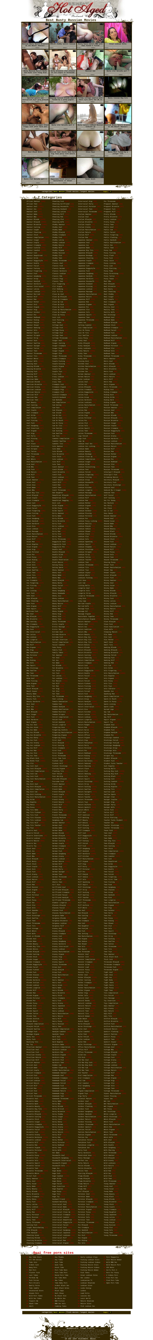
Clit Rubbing (57, 289)
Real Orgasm (109, 304)
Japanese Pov (83, 307)
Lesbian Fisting (85, 477)
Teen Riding (109, 921)
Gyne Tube (59, 1265)
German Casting (58, 841)
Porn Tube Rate (61, 1270)
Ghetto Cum (56, 879)
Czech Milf (56, 482)
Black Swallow (32, 918)
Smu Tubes (59, 1280)
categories (47, 192)
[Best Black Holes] (35, 150)
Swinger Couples (110, 799)
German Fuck (57, 851)
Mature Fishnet (84, 683)
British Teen (32, 1093)
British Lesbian (33, 1080)
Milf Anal (82, 812)
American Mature (33, 392)
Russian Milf (109, 449)
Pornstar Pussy (84, 1212)
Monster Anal (83, 954)
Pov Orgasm (82, 1238)
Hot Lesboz (85, 1278)
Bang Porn (33, 1267)
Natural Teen (83, 1011)
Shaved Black (109, 531)
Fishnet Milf (57, 763)
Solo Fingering (110, 671)
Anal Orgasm (31, 431)
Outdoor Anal (83, 1101)
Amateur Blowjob (33, 222)
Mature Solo (83, 776)
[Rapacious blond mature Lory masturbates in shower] (62, 177)
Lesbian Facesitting (86, 467)
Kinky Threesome (85, 356)
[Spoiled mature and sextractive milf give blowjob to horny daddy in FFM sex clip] (35, 96)
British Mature (33, 1083)
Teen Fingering (110, 877)
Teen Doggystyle (110, 866)
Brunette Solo (32, 1160)
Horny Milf (56, 1135)
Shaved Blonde (109, 534)
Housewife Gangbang (60, 1158)
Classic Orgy (57, 279)
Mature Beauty (84, 634)
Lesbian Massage (85, 493)
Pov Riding (82, 1240)
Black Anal (31, 848)
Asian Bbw (31, 490)
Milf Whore (82, 908)
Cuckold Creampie (59, 395)
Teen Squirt (109, 931)
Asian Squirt (32, 567)
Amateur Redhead (33, 317)
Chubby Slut (57, 255)
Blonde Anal (31, 939)
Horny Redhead (58, 1145)
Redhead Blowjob (110, 322)
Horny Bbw (56, 1104)
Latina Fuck (83, 395)
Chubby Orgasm (58, 250)
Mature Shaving (84, 766)
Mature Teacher (84, 797)
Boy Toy (30, 1044)
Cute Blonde (57, 451)
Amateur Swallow (33, 343)
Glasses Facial (58, 908)
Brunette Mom (32, 1145)
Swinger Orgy (109, 802)
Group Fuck (56, 972)
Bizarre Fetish (33, 833)
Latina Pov (82, 420)
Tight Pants (109, 985)
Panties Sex (83, 1137)
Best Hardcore (32, 720)
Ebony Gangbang (58, 591)
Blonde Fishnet (33, 970)
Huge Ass (55, 1168)
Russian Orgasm (110, 457)
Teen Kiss (108, 897)
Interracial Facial (60, 1225)
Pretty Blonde (109, 214)
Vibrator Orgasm (110, 1044)
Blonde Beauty (32, 944)
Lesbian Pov (83, 518)
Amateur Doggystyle (35, 261)
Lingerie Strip (84, 593)
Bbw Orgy (30, 650)
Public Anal (109, 227)
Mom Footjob (83, 928)
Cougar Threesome (59, 356)
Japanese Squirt (85, 315)
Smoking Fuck (109, 658)
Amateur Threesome (34, 353)
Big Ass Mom (31, 750)
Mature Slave (83, 768)
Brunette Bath (32, 1104)
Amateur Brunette (34, 224)
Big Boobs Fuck (33, 761)
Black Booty (31, 861)
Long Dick (82, 598)
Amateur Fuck (32, 273)
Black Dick (31, 869)
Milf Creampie (84, 830)
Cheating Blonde (33, 1238)
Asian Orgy (31, 549)
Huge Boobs (56, 1171)
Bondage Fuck (32, 1031)
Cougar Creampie (59, 346)
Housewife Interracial (61, 1160)
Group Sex (56, 977)
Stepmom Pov (109, 735)
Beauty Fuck (31, 699)
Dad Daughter (57, 493)
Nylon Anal (82, 1029)
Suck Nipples (109, 766)
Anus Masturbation (34, 462)
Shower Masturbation (112, 567)
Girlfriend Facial (60, 895)
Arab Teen (31, 477)
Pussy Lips (108, 266)
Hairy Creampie (58, 998)
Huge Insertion (58, 1186)
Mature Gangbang (85, 696)
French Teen (57, 812)
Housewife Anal (58, 1155)
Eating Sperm (57, 567)
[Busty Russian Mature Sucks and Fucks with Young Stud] (35, 69)
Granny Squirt (58, 962)
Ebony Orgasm (57, 611)
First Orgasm (57, 753)
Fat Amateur (57, 655)
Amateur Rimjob (33, 322)
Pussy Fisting (109, 253)
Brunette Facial (33, 1129)
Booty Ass (31, 1037)
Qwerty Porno (34, 1285)
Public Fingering (111, 235)
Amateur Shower (33, 325)
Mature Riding (84, 756)
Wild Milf (108, 1168)
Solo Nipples (109, 676)
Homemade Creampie (60, 1078)
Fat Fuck (55, 673)
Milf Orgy (82, 864)
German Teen (57, 874)
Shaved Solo (109, 554)
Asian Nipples (32, 544)
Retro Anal (108, 361)
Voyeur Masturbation (112, 1093)
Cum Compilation (59, 402)
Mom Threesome (84, 952)
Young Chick (109, 1204)
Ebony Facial (57, 585)
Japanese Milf (84, 299)
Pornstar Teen (84, 1220)
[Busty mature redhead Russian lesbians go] (90, 123)
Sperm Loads (109, 707)
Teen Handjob (109, 895)
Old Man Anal (83, 1060)
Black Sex (31, 903)
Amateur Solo (32, 330)
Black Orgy (31, 892)
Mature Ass (82, 627)
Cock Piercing (58, 320)
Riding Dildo (109, 397)
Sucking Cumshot (110, 781)
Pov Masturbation (85, 1233)
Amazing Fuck (32, 371)
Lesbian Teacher (85, 560)
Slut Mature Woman (114, 1260)
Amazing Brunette (34, 369)
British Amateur (33, 1062)
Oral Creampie (84, 1078)
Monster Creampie (85, 962)
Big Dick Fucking (34, 794)
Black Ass (31, 851)
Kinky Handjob (84, 346)
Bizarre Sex (31, 843)
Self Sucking (109, 498)
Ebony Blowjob (58, 580)
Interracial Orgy (85, 201)
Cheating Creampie (34, 1243)
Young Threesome (110, 1235)
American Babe (32, 379)
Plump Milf (82, 1186)
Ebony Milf (56, 606)
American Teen (32, 400)
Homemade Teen (58, 1096)
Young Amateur (109, 1184)
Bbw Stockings (32, 668)
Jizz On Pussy (84, 330)
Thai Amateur (109, 954)
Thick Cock (108, 959)
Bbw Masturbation (34, 642)
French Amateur (58, 784)
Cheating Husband (59, 209)
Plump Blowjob (84, 1178)
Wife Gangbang (109, 1148)
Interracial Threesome (87, 212)
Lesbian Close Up (85, 457)
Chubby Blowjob (58, 232)
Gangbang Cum (57, 820)
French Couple (58, 794)
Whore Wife (108, 1137)
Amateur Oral (32, 304)
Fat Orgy (55, 689)
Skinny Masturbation (112, 606)
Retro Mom (108, 382)
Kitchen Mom (83, 369)
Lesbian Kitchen (85, 487)
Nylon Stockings (85, 1044)
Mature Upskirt (84, 807)
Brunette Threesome (35, 1171)
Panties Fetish (84, 1129)
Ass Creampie (32, 580)
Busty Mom (31, 1212)
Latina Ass (82, 384)
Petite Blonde (84, 1166)
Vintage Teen (109, 1088)
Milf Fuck (82, 846)
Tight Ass (108, 977)
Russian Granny (110, 436)
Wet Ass (107, 1101)
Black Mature (32, 879)
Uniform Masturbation (113, 1026)
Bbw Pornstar (32, 655)
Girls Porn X (111, 1270)
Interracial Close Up (61, 1212)
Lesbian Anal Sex (85, 444)
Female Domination (60, 701)
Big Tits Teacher (34, 825)
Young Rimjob (109, 1222)
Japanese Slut (84, 310)
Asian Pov (31, 554)
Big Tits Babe (32, 810)
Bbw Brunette (32, 619)
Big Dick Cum (32, 792)
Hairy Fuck (56, 1001)
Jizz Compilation (85, 328)
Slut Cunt (108, 637)
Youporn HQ (33, 1301)
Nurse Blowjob (84, 1024)
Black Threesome (33, 923)
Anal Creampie (32, 413)
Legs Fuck (82, 438)
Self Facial (109, 495)
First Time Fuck (59, 758)
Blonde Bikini (32, 949)
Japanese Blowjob (85, 253)
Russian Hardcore (111, 438)
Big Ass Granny (33, 743)
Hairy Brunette (58, 993)
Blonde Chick (32, 957)
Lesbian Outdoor (85, 511)
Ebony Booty (57, 583)
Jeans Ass (82, 322)
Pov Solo (81, 1243)
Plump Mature (83, 1184)
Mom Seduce (82, 941)
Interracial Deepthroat (62, 1220)
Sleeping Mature (110, 632)
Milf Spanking (84, 882)
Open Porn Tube (112, 1283)
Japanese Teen (84, 317)
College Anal (57, 325)
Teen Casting (109, 846)
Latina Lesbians (85, 402)
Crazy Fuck (56, 374)
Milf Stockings (84, 887)
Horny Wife (56, 1150)
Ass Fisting (31, 585)
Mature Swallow (84, 789)
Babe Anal (31, 596)
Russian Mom (109, 451)
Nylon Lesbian (84, 1039)
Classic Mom (57, 276)
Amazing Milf (32, 374)
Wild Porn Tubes (35, 1296)
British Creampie (34, 1073)
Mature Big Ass (84, 637)
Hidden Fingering (59, 1068)
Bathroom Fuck (32, 611)
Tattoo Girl (109, 812)
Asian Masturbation (35, 534)
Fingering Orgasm (59, 735)
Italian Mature (84, 232)
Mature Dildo (83, 668)
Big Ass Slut (32, 753)
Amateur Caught (33, 230)
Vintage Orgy (109, 1080)
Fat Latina (56, 676)
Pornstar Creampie (85, 1202)
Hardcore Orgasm (59, 1055)
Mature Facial (84, 676)
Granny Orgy (57, 957)
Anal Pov (30, 441)
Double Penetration (60, 560)
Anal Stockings (33, 446)
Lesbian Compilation (86, 459)
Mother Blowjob (84, 977)
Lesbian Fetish (84, 472)
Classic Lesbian (59, 273)
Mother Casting (84, 980)
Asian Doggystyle (34, 505)
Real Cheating (109, 291)
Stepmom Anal (109, 725)
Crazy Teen (56, 382)
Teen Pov (107, 915)
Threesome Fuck (110, 967)
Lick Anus (82, 580)
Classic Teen (57, 281)
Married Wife (83, 606)
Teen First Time (110, 879)
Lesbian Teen (83, 562)
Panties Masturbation (87, 1132)
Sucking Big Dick (111, 774)
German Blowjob (58, 836)
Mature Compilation (86, 660)
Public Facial (109, 232)
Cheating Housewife (60, 206)
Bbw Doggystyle (33, 627)
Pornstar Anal (84, 1194)
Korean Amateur (84, 374)
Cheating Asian (33, 1235)
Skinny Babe (109, 588)
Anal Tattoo (31, 451)
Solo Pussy (108, 681)
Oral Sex (81, 1088)
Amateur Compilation (35, 237)
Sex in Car (108, 511)
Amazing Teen (32, 377)
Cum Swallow (57, 433)
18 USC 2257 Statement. (77, 1339)
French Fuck (57, 797)
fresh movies (72, 192)
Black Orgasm (32, 890)
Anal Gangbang (32, 426)
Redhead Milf (109, 340)
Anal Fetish (31, 418)
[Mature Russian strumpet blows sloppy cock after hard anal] (35, 123)
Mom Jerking (83, 934)
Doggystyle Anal (59, 542)
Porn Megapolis (112, 1257)
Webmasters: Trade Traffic (81, 1328)
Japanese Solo (84, 312)
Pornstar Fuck (84, 1204)
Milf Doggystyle (85, 836)
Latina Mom (82, 410)
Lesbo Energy (86, 1288)
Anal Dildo (31, 415)
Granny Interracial (60, 946)
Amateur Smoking (33, 328)
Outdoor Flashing (85, 1106)
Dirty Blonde (57, 518)
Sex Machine (109, 503)
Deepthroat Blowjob (60, 495)
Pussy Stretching (111, 273)
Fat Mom (55, 686)
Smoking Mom (109, 663)
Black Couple (32, 866)
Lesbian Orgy (83, 508)
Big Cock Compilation (35, 771)
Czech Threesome (59, 490)
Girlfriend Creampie (60, 892)
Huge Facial (57, 1184)
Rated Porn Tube (61, 1275)
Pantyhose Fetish (85, 1140)
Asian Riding (32, 560)
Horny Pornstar (58, 1142)
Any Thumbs (59, 1257)
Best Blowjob (32, 712)
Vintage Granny (110, 1060)
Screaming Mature (111, 477)
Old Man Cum (83, 1068)
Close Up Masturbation (61, 310)
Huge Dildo (56, 1178)
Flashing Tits (58, 771)
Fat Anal (55, 658)
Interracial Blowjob (60, 1209)
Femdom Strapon (58, 714)
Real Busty (108, 289)
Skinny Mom (108, 614)
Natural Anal (83, 998)
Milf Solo (82, 879)
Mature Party (83, 745)
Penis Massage (84, 1158)
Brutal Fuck (31, 1176)
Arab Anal (31, 464)
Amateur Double (33, 263)
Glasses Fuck (57, 910)
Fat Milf (55, 683)
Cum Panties (57, 428)
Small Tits (108, 645)
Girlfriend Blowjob (60, 890)
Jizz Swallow (83, 335)
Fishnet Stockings (60, 766)
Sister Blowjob (110, 575)
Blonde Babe (31, 941)
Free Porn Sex (112, 1278)
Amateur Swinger (33, 346)
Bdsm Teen (31, 686)
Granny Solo (57, 959)
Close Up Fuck (58, 307)
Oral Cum (81, 1080)
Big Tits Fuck (32, 815)
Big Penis (31, 805)
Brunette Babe (32, 1101)
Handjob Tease (58, 1034)
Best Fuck (31, 717)
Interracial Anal (59, 1204)
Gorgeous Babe (58, 915)
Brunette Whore (33, 1173)
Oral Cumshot (83, 1083)
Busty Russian (32, 1217)
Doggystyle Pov (58, 547)
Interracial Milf (59, 1238)
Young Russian (109, 1225)
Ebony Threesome (59, 622)
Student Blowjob (110, 758)
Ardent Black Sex (62, 1285)
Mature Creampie (85, 663)
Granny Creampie (59, 934)
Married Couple (84, 603)
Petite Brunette (85, 1168)
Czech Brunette (58, 472)
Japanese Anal (84, 242)
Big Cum (30, 781)
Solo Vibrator (109, 689)
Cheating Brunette (34, 1240)
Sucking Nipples (110, 787)
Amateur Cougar (33, 240)
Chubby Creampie (59, 235)
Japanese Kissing (85, 286)
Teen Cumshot (109, 856)
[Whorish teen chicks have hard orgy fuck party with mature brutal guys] (62, 150)
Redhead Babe (109, 320)
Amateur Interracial (35, 286)
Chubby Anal (57, 227)
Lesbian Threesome (85, 565)
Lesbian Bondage (85, 454)
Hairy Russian (58, 1024)
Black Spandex (32, 910)
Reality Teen (109, 310)
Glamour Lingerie (59, 903)
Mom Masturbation (85, 936)
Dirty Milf (56, 529)
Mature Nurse (83, 730)
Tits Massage (109, 998)
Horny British (58, 1109)
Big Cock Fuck (32, 776)
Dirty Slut (56, 534)
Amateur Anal (32, 206)
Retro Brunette (110, 369)
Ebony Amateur (58, 570)
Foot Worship (57, 776)
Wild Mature (109, 1166)
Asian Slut (31, 562)
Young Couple (109, 1207)
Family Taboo (57, 652)
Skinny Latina (109, 601)
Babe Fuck (31, 603)
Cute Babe (56, 449)
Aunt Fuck (31, 593)
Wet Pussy (108, 1109)
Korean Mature (84, 377)
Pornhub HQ (33, 1278)
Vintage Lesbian (110, 1065)
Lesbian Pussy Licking (87, 521)
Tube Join (33, 1262)
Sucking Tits (109, 789)
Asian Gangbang (33, 518)
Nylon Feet (82, 1034)
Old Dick (81, 1057)
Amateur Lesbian (33, 291)
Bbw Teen (30, 673)
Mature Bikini (84, 645)
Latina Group (83, 397)
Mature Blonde (84, 647)
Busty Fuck (31, 1202)
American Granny (33, 387)
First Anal (56, 740)
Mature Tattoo (84, 794)
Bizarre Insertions (35, 836)
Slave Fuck (108, 624)
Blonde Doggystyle (34, 964)
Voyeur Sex (108, 1099)
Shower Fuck (109, 565)
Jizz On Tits (83, 333)
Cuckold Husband (59, 397)
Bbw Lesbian (31, 637)
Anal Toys (31, 457)
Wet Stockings (109, 1111)
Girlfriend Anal (59, 887)
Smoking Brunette (111, 652)
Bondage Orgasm (33, 1034)
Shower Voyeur (109, 573)
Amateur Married (33, 294)
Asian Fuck (31, 516)
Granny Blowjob (58, 931)
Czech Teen (56, 487)
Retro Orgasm (109, 384)
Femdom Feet (57, 704)
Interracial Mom (59, 1240)
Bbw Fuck (30, 629)
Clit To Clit (57, 291)
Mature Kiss (83, 709)
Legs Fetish (83, 436)
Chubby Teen (57, 258)
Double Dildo (57, 554)
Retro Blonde (109, 364)
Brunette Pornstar (34, 1150)
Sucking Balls (109, 768)
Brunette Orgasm (33, 1148)
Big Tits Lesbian (34, 820)
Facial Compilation (60, 642)
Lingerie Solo (84, 591)
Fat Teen (55, 694)
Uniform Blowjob (110, 1019)
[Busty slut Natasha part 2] (62, 123)
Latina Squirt (84, 428)
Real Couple (109, 299)
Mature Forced (84, 691)
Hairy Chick (57, 995)
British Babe (32, 1068)
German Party (57, 869)
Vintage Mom (109, 1075)
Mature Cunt (83, 665)
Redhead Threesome (111, 356)
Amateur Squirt (33, 333)
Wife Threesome (110, 1153)
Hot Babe (55, 1153)
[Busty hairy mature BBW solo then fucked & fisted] (90, 42)
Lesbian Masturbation (87, 495)
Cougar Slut (57, 353)
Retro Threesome (110, 387)
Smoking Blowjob (110, 650)
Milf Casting (83, 828)
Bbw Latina (31, 634)
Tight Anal (108, 972)
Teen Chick (108, 848)
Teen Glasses (109, 890)
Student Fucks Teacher (113, 763)
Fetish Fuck (57, 720)
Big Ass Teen (32, 756)
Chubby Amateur (58, 224)
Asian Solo (31, 565)
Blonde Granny (32, 977)
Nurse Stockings (85, 1026)
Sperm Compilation (111, 696)
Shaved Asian (109, 521)
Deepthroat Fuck (59, 498)
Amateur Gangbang (34, 276)
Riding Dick (109, 395)
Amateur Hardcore (34, 284)
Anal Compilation (34, 408)
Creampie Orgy (58, 389)
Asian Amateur (32, 480)
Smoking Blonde (110, 647)
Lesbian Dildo (84, 464)
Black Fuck (31, 872)
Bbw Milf (30, 645)
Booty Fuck (31, 1039)
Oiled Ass (82, 1055)
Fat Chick (56, 671)
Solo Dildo (108, 668)
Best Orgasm (31, 722)
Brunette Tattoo (33, 1166)
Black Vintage (32, 928)
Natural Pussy (84, 1008)
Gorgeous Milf (58, 926)
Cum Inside (56, 413)
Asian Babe (31, 487)
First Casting (58, 745)
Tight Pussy (109, 988)
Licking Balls (84, 585)
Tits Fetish (109, 995)
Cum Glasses (57, 410)
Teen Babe (108, 838)
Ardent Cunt (34, 1265)
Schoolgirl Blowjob (112, 472)
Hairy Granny (57, 1003)
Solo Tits (108, 683)
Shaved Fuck (109, 542)
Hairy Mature (57, 1016)
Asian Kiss (31, 526)
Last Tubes (33, 1275)
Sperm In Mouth (110, 699)
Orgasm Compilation (86, 1091)
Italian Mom (83, 237)
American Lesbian (34, 389)
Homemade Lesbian (59, 1088)
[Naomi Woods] (90, 177)
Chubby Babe (57, 230)
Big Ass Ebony (32, 738)
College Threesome (60, 338)
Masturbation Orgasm (86, 619)
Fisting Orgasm (58, 768)
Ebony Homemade (58, 593)
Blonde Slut (31, 1006)
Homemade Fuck (58, 1086)
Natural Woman (84, 1016)
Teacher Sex (109, 823)
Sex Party (108, 505)
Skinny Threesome (111, 619)
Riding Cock (109, 389)
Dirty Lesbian (58, 526)
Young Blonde (109, 1199)
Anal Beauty (31, 402)
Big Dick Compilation (35, 789)
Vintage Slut (109, 1083)
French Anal (57, 787)
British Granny (33, 1078)
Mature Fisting (84, 686)
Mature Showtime (87, 1301)
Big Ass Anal (32, 725)
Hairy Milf (56, 1019)
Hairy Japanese (58, 1006)
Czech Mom (56, 485)
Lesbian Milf (83, 498)
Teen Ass (107, 836)
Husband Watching (59, 1202)
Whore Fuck (108, 1122)
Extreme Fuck (57, 637)
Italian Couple (84, 224)
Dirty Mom (56, 531)
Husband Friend (58, 1199)
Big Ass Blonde (33, 732)
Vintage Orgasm (110, 1078)
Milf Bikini (83, 823)
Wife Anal (108, 1140)
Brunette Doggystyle (35, 1127)
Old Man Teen (83, 1070)
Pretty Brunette (110, 217)
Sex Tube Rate (60, 1278)
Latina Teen (83, 431)
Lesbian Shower (84, 531)
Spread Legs (109, 709)
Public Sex (108, 245)
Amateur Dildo (32, 258)
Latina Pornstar (85, 418)
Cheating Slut (58, 219)
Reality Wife (109, 312)
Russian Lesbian (110, 441)
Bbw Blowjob (31, 616)
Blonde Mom (31, 993)
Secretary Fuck (110, 482)
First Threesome (59, 756)
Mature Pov (82, 750)
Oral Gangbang (84, 1086)
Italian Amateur (85, 214)
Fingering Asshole (60, 730)
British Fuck (32, 1075)
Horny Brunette (58, 1111)
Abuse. (93, 1339)
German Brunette (59, 838)
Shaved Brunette (110, 536)
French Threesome (59, 815)
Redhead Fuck (109, 333)
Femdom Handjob (58, 707)
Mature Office (84, 735)
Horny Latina (57, 1129)
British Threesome (34, 1096)
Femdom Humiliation (60, 709)
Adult (31, 1306)
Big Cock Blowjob (34, 768)
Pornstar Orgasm (85, 1209)
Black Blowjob (32, 859)
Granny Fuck (57, 939)
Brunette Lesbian (34, 1140)
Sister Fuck (109, 578)
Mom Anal (81, 910)
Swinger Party (109, 805)
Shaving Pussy (109, 562)
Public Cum (108, 230)
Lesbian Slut (83, 536)
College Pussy (58, 330)
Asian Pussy (31, 557)
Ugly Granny (109, 1008)
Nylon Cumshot (84, 1031)
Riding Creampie (110, 392)
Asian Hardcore (33, 524)
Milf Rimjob (83, 874)
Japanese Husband (85, 284)
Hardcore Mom (57, 1052)
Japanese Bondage (85, 255)
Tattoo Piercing (110, 817)
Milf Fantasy (83, 841)
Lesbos (83, 1291)
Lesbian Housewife (85, 482)
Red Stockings (109, 315)
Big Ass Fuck (32, 740)
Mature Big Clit (85, 640)
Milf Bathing (83, 817)
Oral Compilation (85, 1075)
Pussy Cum (108, 250)
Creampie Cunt (58, 384)
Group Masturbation (60, 975)
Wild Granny (109, 1160)
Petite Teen (83, 1171)
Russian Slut (109, 464)
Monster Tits (83, 972)
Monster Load (83, 967)
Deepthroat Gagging (60, 500)
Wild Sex (107, 1173)
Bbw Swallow (31, 671)
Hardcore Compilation (61, 1047)
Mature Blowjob (84, 650)
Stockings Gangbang (112, 745)
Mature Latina (84, 714)
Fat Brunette (57, 668)
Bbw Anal (30, 614)
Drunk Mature (57, 562)
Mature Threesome (85, 799)
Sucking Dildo (109, 784)
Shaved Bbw (108, 526)
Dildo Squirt (57, 511)
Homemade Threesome (60, 1099)
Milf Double (83, 838)
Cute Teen (56, 464)
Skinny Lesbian (110, 603)
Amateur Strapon (33, 335)
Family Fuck (57, 650)
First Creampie (58, 748)
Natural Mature (84, 1006)
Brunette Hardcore (34, 1137)
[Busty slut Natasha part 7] (118, 69)
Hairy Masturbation (60, 1013)
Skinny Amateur (110, 580)
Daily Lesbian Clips (89, 1257)
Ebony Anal (56, 573)
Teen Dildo (108, 864)
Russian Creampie (111, 428)
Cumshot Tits (57, 444)
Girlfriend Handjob (60, 897)
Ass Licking (31, 591)
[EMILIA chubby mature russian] (62, 42)
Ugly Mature (109, 1011)
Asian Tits (31, 575)
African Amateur (33, 201)
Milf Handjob (83, 851)
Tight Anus (108, 975)
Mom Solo (81, 946)
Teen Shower (109, 923)
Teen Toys (108, 952)
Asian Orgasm (32, 547)
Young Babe (108, 1191)
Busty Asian (31, 1184)
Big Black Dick (33, 758)
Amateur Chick (32, 235)
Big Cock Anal (32, 766)
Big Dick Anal (32, 784)
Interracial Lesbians (61, 1235)
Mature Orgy (83, 740)
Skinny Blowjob (110, 593)
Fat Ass (55, 660)
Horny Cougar (57, 1117)
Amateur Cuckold (33, 248)
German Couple (58, 843)
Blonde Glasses (33, 975)
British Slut (32, 1091)
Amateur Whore (32, 359)
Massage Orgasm (84, 614)
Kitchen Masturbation (87, 366)
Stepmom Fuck (109, 730)
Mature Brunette (85, 652)
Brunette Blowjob (34, 1114)
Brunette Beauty (33, 1106)
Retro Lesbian (109, 374)
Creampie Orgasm (59, 387)
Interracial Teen (85, 209)
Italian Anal (83, 217)
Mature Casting (84, 655)
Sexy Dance (108, 513)
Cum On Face (57, 418)
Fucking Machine (59, 817)
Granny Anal (57, 928)
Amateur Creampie (34, 245)
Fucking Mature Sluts (89, 1265)
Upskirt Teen (109, 1039)
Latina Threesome (85, 433)
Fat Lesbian (57, 678)
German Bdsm (57, 830)
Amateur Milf (32, 297)
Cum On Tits (57, 426)
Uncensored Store (36, 1291)
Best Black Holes (62, 1288)
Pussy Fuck (108, 258)
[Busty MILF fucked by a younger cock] (118, 150)
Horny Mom (56, 1137)
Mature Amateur (84, 622)
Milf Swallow (83, 895)
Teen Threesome (110, 946)
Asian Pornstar (33, 552)
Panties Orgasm (84, 1135)
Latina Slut (83, 423)
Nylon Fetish (83, 1037)
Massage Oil (83, 611)
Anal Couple (31, 410)
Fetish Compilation (60, 717)
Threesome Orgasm (111, 970)
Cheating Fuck (58, 201)
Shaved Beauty (109, 529)
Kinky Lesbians (84, 348)
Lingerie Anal (84, 588)
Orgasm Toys (83, 1093)
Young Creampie (110, 1209)
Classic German (58, 268)
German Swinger (58, 872)
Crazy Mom (56, 379)
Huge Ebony (56, 1181)
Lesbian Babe (83, 449)
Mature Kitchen (84, 712)
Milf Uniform (83, 905)
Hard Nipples (57, 1042)
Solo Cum (107, 665)
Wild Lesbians (109, 1163)
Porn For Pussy (112, 1273)
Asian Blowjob (32, 495)
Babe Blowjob (32, 598)
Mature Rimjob (84, 758)
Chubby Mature (58, 245)
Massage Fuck (83, 609)
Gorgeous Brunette (60, 921)
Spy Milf (107, 717)
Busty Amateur (32, 1178)
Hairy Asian (57, 985)
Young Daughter (110, 1212)
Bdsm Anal (31, 678)
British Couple (33, 1070)
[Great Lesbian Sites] (118, 42)
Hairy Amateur (58, 980)
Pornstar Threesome (86, 1222)
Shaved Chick (109, 539)
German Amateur (58, 823)
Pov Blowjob (83, 1225)
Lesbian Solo (83, 539)
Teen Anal (108, 833)
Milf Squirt (83, 885)
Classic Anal (57, 263)
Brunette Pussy (33, 1155)
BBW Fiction (60, 1301)
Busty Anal (31, 1181)
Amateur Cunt (32, 253)
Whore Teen (108, 1132)
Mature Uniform (84, 805)
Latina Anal (83, 382)
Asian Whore (31, 578)
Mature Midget (84, 725)
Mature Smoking (84, 774)
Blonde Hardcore (33, 980)
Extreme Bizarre (59, 634)
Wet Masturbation (111, 1104)
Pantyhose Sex (84, 1148)
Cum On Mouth (57, 420)
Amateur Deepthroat (35, 255)
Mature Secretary (85, 761)
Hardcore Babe (58, 1044)
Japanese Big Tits (85, 250)
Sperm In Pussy (110, 701)
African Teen (32, 204)
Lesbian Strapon (85, 552)
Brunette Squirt (33, 1163)
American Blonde (33, 382)
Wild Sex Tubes (35, 1298)
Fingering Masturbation (62, 732)
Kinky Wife (82, 359)
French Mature (58, 802)
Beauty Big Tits (33, 696)
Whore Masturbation (112, 1124)
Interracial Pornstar (87, 206)
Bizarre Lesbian (33, 838)
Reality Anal (109, 307)
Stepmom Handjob (110, 732)
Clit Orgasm (57, 286)
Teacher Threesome (111, 828)
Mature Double (84, 673)
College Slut (57, 333)
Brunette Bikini (33, 1111)
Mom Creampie (83, 921)
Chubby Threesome (59, 261)
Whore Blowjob (109, 1119)
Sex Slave (108, 508)
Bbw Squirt (31, 665)
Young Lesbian (109, 1220)
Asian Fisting (32, 513)
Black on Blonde (33, 936)
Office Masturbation (86, 1047)
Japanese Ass (83, 245)
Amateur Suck (32, 340)
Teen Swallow (109, 941)
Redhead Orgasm (110, 343)
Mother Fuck (83, 985)
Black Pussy (31, 900)
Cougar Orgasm (58, 351)
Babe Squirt (31, 609)
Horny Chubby (57, 1114)
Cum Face (55, 408)
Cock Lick (56, 317)
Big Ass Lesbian (33, 745)
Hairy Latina (57, 1008)
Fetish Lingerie (59, 725)
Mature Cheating (85, 658)
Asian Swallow (32, 570)
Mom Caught (82, 918)
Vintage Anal (109, 1047)
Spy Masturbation (111, 714)
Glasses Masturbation (61, 913)
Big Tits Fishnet (34, 812)
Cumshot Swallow (59, 441)
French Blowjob (58, 792)
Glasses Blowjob (59, 905)
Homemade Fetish (59, 1083)
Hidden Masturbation (60, 1070)
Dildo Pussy (57, 508)
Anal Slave (31, 444)
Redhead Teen (109, 353)
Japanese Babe (84, 248)
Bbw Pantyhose (32, 652)
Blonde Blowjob (33, 952)
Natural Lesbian (85, 1003)
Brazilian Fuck (33, 1052)
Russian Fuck (109, 433)
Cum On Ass (56, 415)
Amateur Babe (32, 214)
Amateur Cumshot (33, 250)
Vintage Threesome (111, 1091)
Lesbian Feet (83, 469)
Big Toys (30, 828)
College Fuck (57, 328)
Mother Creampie (85, 983)
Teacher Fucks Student (113, 820)
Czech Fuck (56, 475)
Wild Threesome (110, 1181)
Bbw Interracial (33, 632)
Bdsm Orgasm (31, 683)
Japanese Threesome (86, 320)
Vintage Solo (109, 1086)
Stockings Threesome (112, 753)
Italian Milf (83, 235)
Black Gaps (59, 1291)
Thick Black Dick (111, 957)
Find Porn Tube (112, 1280)
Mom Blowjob (83, 913)
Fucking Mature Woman (89, 1270)
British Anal (32, 1065)
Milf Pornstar (84, 869)
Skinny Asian (109, 585)
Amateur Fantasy (33, 268)
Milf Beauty (83, 820)
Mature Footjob (84, 689)
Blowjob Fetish (33, 1026)
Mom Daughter (83, 926)
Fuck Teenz (85, 1273)
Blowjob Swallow (33, 1029)
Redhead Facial (110, 330)
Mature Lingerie (85, 720)
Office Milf (83, 1050)
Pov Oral (81, 1235)
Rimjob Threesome (111, 405)
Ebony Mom (56, 609)
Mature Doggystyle (85, 671)
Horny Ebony (57, 1122)
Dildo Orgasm (57, 505)
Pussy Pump (108, 271)
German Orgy (57, 866)
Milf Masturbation (85, 859)
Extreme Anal (57, 632)
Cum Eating (56, 405)
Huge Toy (55, 1197)
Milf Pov (81, 872)
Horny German (57, 1124)
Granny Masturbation (60, 952)
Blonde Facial (32, 967)
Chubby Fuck (57, 237)
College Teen (57, 335)
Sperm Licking (109, 704)
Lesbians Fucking (85, 578)
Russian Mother (110, 454)
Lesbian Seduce (84, 529)
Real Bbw (107, 281)
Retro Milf (108, 379)
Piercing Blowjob (85, 1173)
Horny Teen (56, 1148)
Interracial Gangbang (61, 1230)
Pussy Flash (109, 255)
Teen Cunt (108, 859)
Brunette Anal (32, 1099)
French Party (57, 810)
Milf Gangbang (84, 848)
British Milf (32, 1086)
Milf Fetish (83, 843)
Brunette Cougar (33, 1122)
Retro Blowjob (109, 366)
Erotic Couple (58, 624)
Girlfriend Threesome (61, 900)
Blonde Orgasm (32, 995)
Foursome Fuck (58, 781)
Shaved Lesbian (110, 544)
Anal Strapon (32, 449)
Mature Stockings (85, 781)
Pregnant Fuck (109, 209)
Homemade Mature (59, 1091)
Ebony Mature (57, 603)
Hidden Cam (56, 1065)
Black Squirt (32, 913)
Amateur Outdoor (33, 312)
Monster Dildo (84, 964)
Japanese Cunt (84, 266)
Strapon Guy (109, 756)
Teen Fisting (109, 882)
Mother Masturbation (86, 988)
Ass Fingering (32, 583)
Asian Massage (32, 531)
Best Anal (31, 704)
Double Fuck (57, 557)
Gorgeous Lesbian (59, 923)
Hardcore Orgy (58, 1057)
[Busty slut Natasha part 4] (35, 177)
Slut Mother (109, 640)
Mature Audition (85, 629)
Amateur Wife (32, 361)
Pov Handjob (83, 1230)
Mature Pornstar (85, 748)
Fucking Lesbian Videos (90, 1262)
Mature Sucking (84, 787)
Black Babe (31, 854)
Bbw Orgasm (31, 647)
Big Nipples (31, 802)
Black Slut (31, 905)
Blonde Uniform (33, 1019)
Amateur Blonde (33, 219)
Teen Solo (108, 928)
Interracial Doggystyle (62, 1222)
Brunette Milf (32, 1142)
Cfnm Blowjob (32, 1230)
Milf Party (82, 866)
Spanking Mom (109, 694)
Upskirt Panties (110, 1034)
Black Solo (31, 908)
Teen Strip (108, 936)
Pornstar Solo (84, 1217)
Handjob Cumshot (59, 1031)
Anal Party (31, 436)
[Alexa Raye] (90, 150)
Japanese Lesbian (85, 289)
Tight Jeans (109, 983)
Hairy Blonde (57, 990)
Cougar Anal (57, 340)
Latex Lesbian (84, 379)
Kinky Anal (82, 340)
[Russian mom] (90, 69)
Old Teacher (83, 1073)
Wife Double (109, 1145)
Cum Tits (55, 436)
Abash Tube (33, 1303)
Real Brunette (109, 286)
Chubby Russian (58, 253)
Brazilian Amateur (34, 1047)
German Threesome (59, 877)
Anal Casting (32, 405)
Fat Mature (56, 681)
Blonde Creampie (33, 962)
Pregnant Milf (109, 212)
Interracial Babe (59, 1207)
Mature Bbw (82, 632)
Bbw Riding (31, 660)
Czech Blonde (57, 469)
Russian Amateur (110, 408)
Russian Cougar (110, 423)
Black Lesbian (32, 877)
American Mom (32, 397)
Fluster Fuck (34, 1273)
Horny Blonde (57, 1106)
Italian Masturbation (87, 230)
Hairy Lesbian (58, 1011)
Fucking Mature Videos (90, 1267)
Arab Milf (31, 475)
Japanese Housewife (86, 281)
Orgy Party (82, 1096)
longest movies (87, 192)
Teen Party (108, 913)
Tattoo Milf (109, 815)
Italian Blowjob (85, 219)
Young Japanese (110, 1215)
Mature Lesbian (84, 717)
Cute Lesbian (57, 459)
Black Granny (32, 874)
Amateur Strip (32, 338)
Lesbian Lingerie (85, 490)
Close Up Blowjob (59, 297)
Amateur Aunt (32, 212)
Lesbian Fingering (85, 475)
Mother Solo (83, 995)
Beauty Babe (31, 694)
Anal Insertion (33, 428)
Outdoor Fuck (83, 1109)
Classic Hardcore (59, 271)
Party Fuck (82, 1150)
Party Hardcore (84, 1153)
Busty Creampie (33, 1197)
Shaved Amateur (110, 516)
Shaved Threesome (111, 560)
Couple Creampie (59, 359)
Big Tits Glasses (34, 817)
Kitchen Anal (83, 364)
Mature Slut (83, 771)
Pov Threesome (109, 201)
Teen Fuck (108, 885)
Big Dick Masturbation (36, 797)
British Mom (31, 1088)
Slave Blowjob (109, 622)
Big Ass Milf (32, 748)
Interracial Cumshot (60, 1217)
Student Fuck (109, 761)
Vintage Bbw (109, 1050)
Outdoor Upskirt (85, 1127)
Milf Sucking (83, 892)
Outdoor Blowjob (85, 1104)
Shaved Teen (109, 557)
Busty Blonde (32, 1191)
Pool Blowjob (83, 1191)
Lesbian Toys (83, 570)
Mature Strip (83, 784)
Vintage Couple (110, 1055)
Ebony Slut (56, 616)
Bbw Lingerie (32, 640)
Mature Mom (82, 727)
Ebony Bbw (56, 578)
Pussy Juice (109, 261)
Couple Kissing (58, 364)
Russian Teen (109, 467)
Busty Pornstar (33, 1215)
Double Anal (57, 549)
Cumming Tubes (60, 1306)
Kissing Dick (83, 361)
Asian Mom (31, 542)
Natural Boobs (84, 1001)
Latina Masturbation (86, 405)
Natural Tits (83, 1013)
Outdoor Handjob (85, 1114)
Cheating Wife (58, 222)
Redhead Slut (109, 348)
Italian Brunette (85, 222)
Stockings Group (110, 748)
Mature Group (83, 699)
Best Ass (30, 707)
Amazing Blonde (33, 366)
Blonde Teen (31, 1016)
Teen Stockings (110, 934)
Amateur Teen (32, 351)
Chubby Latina (58, 240)
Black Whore (31, 931)
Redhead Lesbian (110, 335)
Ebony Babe (56, 575)
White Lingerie (110, 1114)
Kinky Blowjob (84, 343)
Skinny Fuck (109, 598)
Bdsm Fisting (32, 681)
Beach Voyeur (32, 691)
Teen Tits (108, 949)
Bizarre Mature (33, 841)
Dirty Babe (56, 516)
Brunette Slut (32, 1158)
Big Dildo (31, 799)
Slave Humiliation (111, 627)
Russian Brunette (111, 420)
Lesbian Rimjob (84, 526)
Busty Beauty (32, 1189)
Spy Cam (107, 712)
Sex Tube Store (35, 1257)
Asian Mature (32, 536)
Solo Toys (108, 686)
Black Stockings (33, 915)
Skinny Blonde (109, 591)
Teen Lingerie (109, 900)
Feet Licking (57, 699)
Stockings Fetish (111, 740)
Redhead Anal (109, 317)
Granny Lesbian (58, 949)
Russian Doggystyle (112, 431)
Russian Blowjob (110, 418)
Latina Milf (83, 408)
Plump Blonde (83, 1176)
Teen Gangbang (109, 887)
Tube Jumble (34, 1288)
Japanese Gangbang (85, 273)
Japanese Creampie (85, 263)
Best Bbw (30, 709)
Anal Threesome (33, 454)
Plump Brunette (84, 1181)
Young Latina (109, 1217)
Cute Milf (56, 462)
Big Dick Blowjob (34, 787)
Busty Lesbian (32, 1207)
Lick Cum (81, 583)
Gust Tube (59, 1262)
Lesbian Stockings (85, 549)
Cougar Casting (58, 343)
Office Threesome (85, 1052)
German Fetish (58, 848)
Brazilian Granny (34, 1055)
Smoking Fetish (110, 655)
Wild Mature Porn (113, 1265)
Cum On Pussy (57, 423)
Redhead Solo (109, 351)
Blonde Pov (31, 1001)
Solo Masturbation (111, 673)
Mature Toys (83, 802)
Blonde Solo (31, 1008)
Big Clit (30, 763)
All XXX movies (35, 1260)
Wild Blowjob (109, 1158)
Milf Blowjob (83, 825)
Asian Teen (31, 573)
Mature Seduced (84, 763)
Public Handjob (110, 240)
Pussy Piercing (110, 268)
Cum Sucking (57, 431)
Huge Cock (56, 1173)
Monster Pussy (84, 970)
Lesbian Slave (84, 534)
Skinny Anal (109, 583)
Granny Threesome (59, 964)
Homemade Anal (58, 1075)
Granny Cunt (57, 936)
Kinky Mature (83, 351)
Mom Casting (83, 915)
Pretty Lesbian (110, 219)
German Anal (57, 825)
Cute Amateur (57, 446)
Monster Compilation (86, 959)
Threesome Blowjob (111, 962)
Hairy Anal (56, 983)
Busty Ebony (31, 1199)
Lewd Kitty (85, 1293)
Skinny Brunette (110, 596)
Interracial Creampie (61, 1215)
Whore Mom (108, 1127)
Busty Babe (31, 1186)
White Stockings (110, 1117)
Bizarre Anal (32, 830)
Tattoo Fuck (109, 810)
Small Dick (108, 642)
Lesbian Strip (84, 554)
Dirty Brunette (58, 521)
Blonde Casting (33, 954)
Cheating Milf (58, 214)
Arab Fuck (31, 469)
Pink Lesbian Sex (88, 1306)
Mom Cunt (81, 923)
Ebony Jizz (56, 596)
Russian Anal (109, 410)
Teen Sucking (109, 939)
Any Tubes (59, 1260)
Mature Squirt (84, 779)
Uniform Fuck (109, 1024)
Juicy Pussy (83, 338)
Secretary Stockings (112, 485)
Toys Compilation (111, 1003)
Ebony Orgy (56, 614)
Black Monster (32, 887)
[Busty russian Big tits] (118, 96)
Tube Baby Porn (61, 1283)
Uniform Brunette (111, 1021)
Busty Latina (32, 1204)
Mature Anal (83, 624)
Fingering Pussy (59, 738)
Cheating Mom (57, 217)
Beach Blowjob (32, 689)
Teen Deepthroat (110, 861)
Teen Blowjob (109, 843)
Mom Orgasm (82, 939)
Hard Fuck (56, 1039)
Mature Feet (83, 678)
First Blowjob (58, 743)
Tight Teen (108, 990)
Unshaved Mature (110, 1029)
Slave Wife (108, 629)
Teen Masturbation (111, 903)
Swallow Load (109, 792)
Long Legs (82, 601)
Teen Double (109, 869)
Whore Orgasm (109, 1129)
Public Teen (109, 248)
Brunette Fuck (32, 1132)
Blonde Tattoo (32, 1013)
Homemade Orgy (58, 1093)
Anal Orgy (31, 433)
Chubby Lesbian (58, 242)
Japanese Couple (85, 261)
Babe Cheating (32, 601)
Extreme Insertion (60, 640)
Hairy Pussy (57, 1021)
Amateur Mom (31, 299)
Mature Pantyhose (85, 743)
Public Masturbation (112, 242)
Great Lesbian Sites (89, 1275)
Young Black (109, 1197)
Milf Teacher (83, 897)
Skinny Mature (109, 609)
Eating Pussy (57, 565)
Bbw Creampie (32, 624)
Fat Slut (55, 691)
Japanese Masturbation (87, 294)
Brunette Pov (32, 1153)
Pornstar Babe (84, 1197)
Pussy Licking (109, 263)
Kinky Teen (82, 353)
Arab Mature (31, 472)
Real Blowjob (109, 284)
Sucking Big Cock (111, 771)
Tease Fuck (108, 830)
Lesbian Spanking (85, 542)
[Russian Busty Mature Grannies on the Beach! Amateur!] (35, 42)
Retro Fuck (108, 371)
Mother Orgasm (84, 990)
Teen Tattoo (109, 944)
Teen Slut (108, 926)
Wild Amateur (109, 1155)
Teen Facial (109, 872)
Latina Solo (83, 426)
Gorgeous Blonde (59, 918)
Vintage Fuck (109, 1057)
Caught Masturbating (35, 1227)
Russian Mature (110, 446)
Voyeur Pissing (110, 1096)
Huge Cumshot (57, 1176)
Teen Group (108, 892)
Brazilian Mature (34, 1057)
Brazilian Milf (33, 1060)
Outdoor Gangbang (85, 1111)
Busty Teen (31, 1220)
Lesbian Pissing (85, 513)
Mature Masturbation (86, 722)
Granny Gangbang (59, 941)
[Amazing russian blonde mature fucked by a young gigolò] (62, 96)
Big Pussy (31, 807)
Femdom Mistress (59, 712)
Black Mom (31, 885)
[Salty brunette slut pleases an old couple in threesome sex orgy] (62, 69)
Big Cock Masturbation (36, 779)
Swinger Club (109, 797)
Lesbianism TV (86, 1280)
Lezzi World (85, 1298)
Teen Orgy (108, 908)
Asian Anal (31, 482)
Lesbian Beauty (84, 451)
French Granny (58, 799)
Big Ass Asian (32, 727)
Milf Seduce (83, 877)
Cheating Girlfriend (60, 204)
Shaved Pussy (109, 552)
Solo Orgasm (109, 678)
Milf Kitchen (83, 856)
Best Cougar (31, 714)
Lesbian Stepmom (85, 547)
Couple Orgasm (58, 366)
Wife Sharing (109, 1150)
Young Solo (108, 1230)
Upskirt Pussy (109, 1037)
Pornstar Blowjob (85, 1199)
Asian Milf (31, 539)
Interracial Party (85, 204)
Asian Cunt (31, 503)
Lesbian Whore (84, 575)
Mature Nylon (83, 732)
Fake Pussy (56, 647)
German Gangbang (59, 854)
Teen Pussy (108, 918)
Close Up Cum (57, 302)
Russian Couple (110, 426)
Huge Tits (56, 1194)
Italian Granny (84, 227)
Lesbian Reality (85, 524)
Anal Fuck (31, 423)
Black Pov (31, 897)
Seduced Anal (109, 487)
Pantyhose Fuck (84, 1142)
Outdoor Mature (84, 1119)
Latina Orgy (83, 415)
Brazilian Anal (33, 1050)
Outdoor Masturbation (87, 1117)
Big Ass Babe (32, 730)
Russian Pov (109, 459)
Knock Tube (59, 1267)
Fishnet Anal (57, 761)
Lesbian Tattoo (84, 557)
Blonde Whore (32, 1021)
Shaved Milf (109, 549)
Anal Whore (31, 459)
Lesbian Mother (84, 503)
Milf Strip (82, 890)
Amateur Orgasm (33, 307)
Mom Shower (82, 944)
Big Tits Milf (32, 823)
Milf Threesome (84, 900)
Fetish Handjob (58, 722)
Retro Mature (109, 377)
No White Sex (60, 1298)
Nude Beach (82, 1019)
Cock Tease (56, 322)
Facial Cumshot (58, 645)
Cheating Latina (59, 212)
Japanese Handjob (85, 276)
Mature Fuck (83, 694)
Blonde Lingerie (33, 988)
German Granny (58, 856)
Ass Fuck (30, 588)
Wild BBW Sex (111, 1262)
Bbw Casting (31, 622)
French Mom (56, 807)
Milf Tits (82, 903)
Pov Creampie (83, 1227)
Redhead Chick (109, 325)
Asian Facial (32, 508)
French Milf (57, 805)
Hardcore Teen (58, 1062)
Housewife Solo (58, 1166)
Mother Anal (83, 975)
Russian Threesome (111, 469)
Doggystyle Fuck (59, 544)
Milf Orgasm (83, 861)
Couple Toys (57, 371)
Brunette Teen (32, 1168)
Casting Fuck (32, 1225)
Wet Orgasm (108, 1106)
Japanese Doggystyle (86, 268)
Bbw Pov (30, 658)
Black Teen (31, 921)
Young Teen (108, 1233)
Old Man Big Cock (85, 1062)
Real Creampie (109, 302)
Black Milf (31, 882)
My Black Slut (60, 1296)
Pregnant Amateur (111, 204)
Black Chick (31, 864)
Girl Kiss (56, 885)
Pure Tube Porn (61, 1273)
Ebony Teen (56, 619)
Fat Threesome (58, 696)
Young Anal (108, 1186)
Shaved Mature (109, 547)
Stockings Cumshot (111, 738)
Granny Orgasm (58, 954)
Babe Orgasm (31, 606)
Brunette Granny (33, 1135)
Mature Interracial (86, 707)
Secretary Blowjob (111, 480)
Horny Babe (56, 1101)
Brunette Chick (33, 1119)
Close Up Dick (58, 304)
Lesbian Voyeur (84, 573)
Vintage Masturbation (113, 1068)
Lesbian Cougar (84, 462)
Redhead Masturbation (113, 338)
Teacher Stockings (111, 825)
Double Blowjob (58, 552)
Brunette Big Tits (34, 1109)
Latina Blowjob (84, 387)
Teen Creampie (109, 854)
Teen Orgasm (109, 905)
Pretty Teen (109, 224)
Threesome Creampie (112, 964)
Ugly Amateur (109, 1006)
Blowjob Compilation (35, 1024)
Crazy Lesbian (58, 377)
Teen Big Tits (109, 841)
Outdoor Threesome (85, 1124)
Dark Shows (59, 1293)
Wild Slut (108, 1176)
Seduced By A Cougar (112, 490)
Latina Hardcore (85, 400)
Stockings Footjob (111, 743)
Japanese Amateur (85, 240)
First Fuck (56, 750)
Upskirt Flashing (111, 1031)
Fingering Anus (58, 727)
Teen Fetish (109, 874)
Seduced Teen (109, 493)
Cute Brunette (58, 454)
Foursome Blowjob (59, 779)
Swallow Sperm (109, 794)
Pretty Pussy (109, 222)
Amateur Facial (33, 266)
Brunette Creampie (34, 1124)
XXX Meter (110, 1267)
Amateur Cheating (34, 232)
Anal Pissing (32, 438)
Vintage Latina (110, 1062)
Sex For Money (109, 500)
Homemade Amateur (59, 1073)
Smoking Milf (109, 660)
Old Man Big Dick (85, 1065)
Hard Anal (56, 1037)
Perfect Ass (83, 1160)
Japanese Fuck (84, 271)
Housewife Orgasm (59, 1163)
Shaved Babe (109, 524)
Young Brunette (110, 1202)
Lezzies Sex (85, 1296)
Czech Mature (57, 480)
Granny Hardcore (59, 944)
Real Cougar (109, 297)
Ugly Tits (108, 1016)
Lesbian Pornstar (85, 516)
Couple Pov (56, 369)
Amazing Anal (32, 364)
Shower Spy (108, 570)
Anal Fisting (32, 420)
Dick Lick (56, 503)
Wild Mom (107, 1171)
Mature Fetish (84, 681)
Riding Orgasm (109, 402)
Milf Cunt (82, 833)
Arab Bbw (30, 467)
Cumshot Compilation (60, 438)
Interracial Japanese (61, 1233)
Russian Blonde (110, 415)
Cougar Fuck (57, 348)
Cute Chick (56, 457)
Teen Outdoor (109, 910)
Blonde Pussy (32, 1003)
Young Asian (109, 1189)
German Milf (57, 864)
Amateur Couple (33, 242)
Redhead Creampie (111, 328)
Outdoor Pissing (85, 1122)
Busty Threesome (33, 1222)
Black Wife (31, 934)
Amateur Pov (31, 315)
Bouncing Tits (32, 1042)
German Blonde (58, 833)
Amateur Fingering (34, 271)
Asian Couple (32, 498)
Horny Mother (57, 1140)
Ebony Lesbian (58, 598)
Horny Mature (57, 1132)
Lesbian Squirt (84, 544)
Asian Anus (31, 485)
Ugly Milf (108, 1013)
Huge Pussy (56, 1191)
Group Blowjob (58, 970)
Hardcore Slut (58, 1060)
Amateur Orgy (32, 310)
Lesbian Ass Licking (86, 446)
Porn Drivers (34, 1283)
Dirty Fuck (56, 524)
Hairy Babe (56, 988)
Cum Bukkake (57, 400)
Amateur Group (32, 279)
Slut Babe (108, 634)
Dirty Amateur (58, 513)
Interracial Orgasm (60, 1243)
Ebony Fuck (56, 588)
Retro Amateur (109, 359)
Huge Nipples (57, 1189)
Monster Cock (83, 957)
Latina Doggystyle (85, 392)
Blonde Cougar (32, 959)
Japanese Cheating (85, 258)
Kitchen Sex (83, 371)
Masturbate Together (86, 616)
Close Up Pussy (58, 315)
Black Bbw (31, 856)
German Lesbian (58, 859)
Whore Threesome (110, 1135)
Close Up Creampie (60, 299)
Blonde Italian (33, 983)
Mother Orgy (83, 993)
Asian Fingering (33, 511)
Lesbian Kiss (83, 485)
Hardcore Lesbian (59, 1050)
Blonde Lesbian (33, 985)
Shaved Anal (109, 518)
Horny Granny (57, 1127)
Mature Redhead (84, 753)
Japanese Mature (85, 297)
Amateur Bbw (31, 217)
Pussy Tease (109, 279)
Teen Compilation (111, 851)
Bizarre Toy (31, 846)
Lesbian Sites (86, 1285)
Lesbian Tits (83, 567)
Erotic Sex (56, 629)
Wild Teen (108, 1178)
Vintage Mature (110, 1070)
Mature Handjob (84, 701)
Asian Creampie (33, 500)
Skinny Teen (109, 616)
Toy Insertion (109, 1001)
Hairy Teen (56, 1026)
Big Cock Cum (32, 774)
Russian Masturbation (113, 444)
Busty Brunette (33, 1194)
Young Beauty (109, 1194)
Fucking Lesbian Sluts (90, 1260)
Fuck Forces (34, 1280)
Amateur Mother (33, 302)
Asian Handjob (32, 521)
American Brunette (34, 384)
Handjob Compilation (60, 1029)
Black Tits (31, 926)
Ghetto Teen (57, 882)
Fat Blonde (56, 665)
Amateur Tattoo (33, 348)
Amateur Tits (32, 356)
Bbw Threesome (32, 676)
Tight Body (108, 980)
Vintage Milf (109, 1073)
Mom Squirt (82, 949)
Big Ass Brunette (34, 735)
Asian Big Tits (33, 493)
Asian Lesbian (32, 529)
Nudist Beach (83, 1021)
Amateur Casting (33, 227)
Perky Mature (83, 1163)
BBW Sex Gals (60, 1303)
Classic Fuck (57, 266)
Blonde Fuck (31, 972)
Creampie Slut (58, 392)
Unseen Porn (34, 1293)
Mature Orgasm (84, 738)
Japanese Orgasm (85, 304)
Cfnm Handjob (32, 1233)
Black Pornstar (33, 895)
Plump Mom (82, 1189)
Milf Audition (84, 815)
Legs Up (81, 441)
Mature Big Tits (85, 642)
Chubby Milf (57, 248)
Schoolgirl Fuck (110, 475)
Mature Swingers (85, 792)
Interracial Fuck (59, 1227)
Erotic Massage (58, 627)
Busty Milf (31, 1209)
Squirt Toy (108, 722)
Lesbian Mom (83, 500)
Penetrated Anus (85, 1155)
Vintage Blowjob (110, 1052)
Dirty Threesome (59, 539)
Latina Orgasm (84, 413)
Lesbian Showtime (88, 1283)
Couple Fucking (58, 361)
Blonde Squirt (32, 1011)
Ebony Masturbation (60, 601)
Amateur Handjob (33, 281)
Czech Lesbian (58, 477)
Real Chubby (109, 294)
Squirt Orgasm (109, 720)
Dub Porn (32, 1270)
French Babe (57, 789)
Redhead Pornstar (111, 346)
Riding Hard (109, 400)
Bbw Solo (30, 663)
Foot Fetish (57, 774)
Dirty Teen (56, 536)
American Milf (32, 395)
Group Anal (56, 967)
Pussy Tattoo (109, 276)
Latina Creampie (85, 389)
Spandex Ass (109, 691)
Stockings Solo (110, 750)
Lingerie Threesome (86, 596)
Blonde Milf (31, 990)
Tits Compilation (111, 993)
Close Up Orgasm (59, 312)
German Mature (58, 861)
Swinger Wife (109, 807)
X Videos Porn (112, 1275)
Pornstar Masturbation (87, 1207)
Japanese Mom (83, 302)
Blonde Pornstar (33, 998)
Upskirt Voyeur (110, 1042)
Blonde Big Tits (33, 946)
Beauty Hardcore (33, 701)
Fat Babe (55, 663)
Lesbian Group (84, 480)
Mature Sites (86, 1303)
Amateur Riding (33, 320)
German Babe (57, 828)
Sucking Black (109, 776)
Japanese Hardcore (85, 279)
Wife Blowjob (109, 1142)
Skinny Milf (109, 611)
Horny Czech (57, 1119)
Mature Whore (83, 810)
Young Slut (108, 1227)
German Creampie (59, 846)
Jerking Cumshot (85, 325)
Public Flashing (110, 237)
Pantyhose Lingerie (86, 1145)
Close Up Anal (58, 294)
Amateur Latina (33, 289)
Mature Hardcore (85, 704)
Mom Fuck (81, 931)
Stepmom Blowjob (110, 727)
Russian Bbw (109, 413)
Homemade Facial (59, 1080)
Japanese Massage (85, 291)
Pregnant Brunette (111, 206)
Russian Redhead (110, 462)
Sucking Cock (109, 779)
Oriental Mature (85, 1099)
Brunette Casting (34, 1117)
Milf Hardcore (84, 854)
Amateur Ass (31, 209)
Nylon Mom (82, 1042)
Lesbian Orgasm (84, 505)
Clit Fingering (58, 284)
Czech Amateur (58, 467)
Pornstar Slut (84, 1215)
